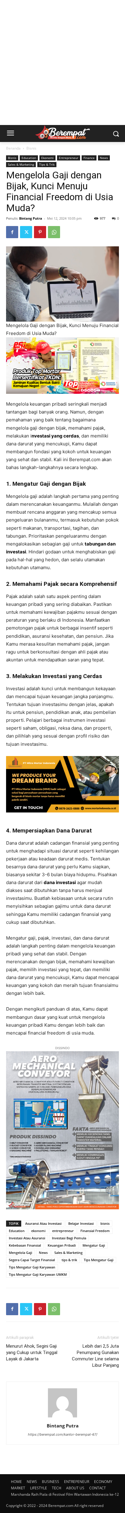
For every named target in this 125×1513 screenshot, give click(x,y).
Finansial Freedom (95, 1230)
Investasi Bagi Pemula (69, 1238)
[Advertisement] (62, 62)
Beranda (13, 148)
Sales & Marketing (21, 164)
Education (29, 158)
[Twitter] (26, 232)
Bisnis (31, 148)
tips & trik (69, 1260)
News (104, 158)
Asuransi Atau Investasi (43, 1223)
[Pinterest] (40, 232)
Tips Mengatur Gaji (98, 1260)
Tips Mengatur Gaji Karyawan (32, 1267)
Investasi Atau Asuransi (27, 1238)
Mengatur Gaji (94, 1245)
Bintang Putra (30, 218)
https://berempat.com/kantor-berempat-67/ (62, 1434)
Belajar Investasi (81, 1223)
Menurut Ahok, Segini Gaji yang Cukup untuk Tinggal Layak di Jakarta (31, 1352)
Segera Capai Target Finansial (32, 1260)
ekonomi (38, 1230)
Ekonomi (47, 158)
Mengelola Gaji (20, 1252)
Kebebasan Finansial (25, 1245)
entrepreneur (63, 1230)
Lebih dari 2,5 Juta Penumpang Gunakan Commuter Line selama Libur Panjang (95, 1355)
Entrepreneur (68, 158)
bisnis (105, 1223)
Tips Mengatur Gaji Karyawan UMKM (38, 1274)
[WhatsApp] (54, 232)
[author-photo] (62, 1417)
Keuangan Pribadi (62, 1245)
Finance (89, 158)
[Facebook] (12, 232)
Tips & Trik (47, 164)
